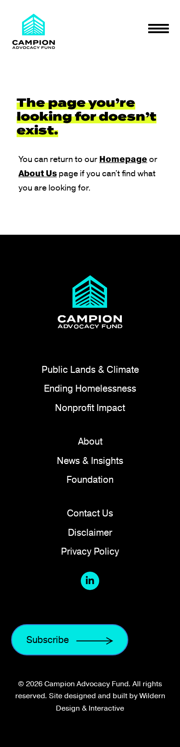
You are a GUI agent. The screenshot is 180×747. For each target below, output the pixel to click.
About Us (37, 173)
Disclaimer (90, 532)
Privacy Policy (90, 551)
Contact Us (90, 513)
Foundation (90, 479)
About (90, 441)
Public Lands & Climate (90, 369)
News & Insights (90, 460)
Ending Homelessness (90, 388)
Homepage (123, 159)
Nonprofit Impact (90, 407)
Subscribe (47, 639)
